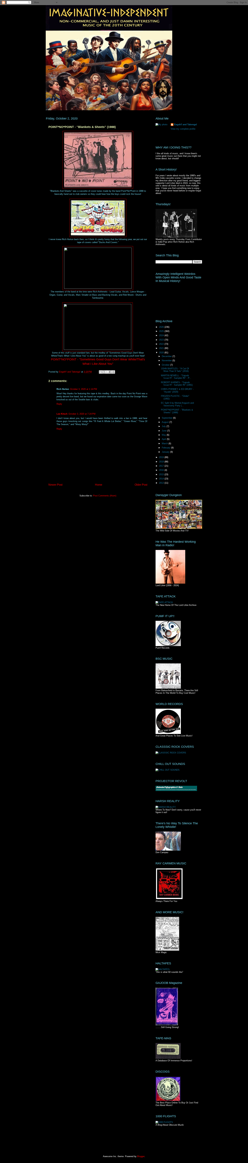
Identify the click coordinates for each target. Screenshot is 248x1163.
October (166, 365)
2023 (161, 340)
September (167, 418)
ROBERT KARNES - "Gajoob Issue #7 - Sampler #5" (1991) (177, 383)
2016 (161, 470)
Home (98, 484)
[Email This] (100, 372)
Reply (59, 404)
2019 (161, 457)
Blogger (140, 1156)
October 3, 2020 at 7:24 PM (81, 414)
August (165, 422)
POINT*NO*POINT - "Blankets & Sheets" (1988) (177, 411)
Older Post (141, 484)
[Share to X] (107, 372)
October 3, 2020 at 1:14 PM (83, 389)
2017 (161, 466)
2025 (161, 331)
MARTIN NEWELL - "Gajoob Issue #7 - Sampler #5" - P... (176, 376)
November (167, 360)
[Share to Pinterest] (113, 372)
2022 (161, 344)
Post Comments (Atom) (104, 495)
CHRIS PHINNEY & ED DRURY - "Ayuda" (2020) (177, 390)
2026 (161, 327)
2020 (161, 352)
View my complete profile (183, 129)
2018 (161, 461)
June (164, 430)
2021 (161, 348)
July (164, 426)
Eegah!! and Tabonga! (185, 124)
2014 (161, 478)
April (164, 439)
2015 (161, 474)
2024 (161, 335)
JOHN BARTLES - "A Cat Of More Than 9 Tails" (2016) (175, 370)
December (167, 356)
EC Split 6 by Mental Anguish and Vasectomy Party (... (177, 404)
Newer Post (55, 484)
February (166, 447)
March (165, 443)
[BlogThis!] (103, 372)
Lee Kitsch (62, 414)
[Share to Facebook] (110, 372)
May (164, 435)
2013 (161, 483)
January (166, 452)
